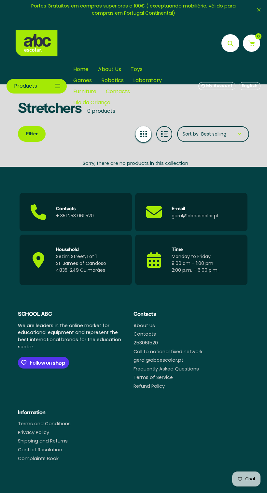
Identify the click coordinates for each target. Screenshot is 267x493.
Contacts (145, 334)
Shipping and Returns (43, 441)
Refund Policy (149, 386)
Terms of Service (153, 377)
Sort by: (191, 134)
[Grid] (143, 134)
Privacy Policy (33, 432)
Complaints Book (38, 458)
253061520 (146, 343)
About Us (144, 325)
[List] (164, 134)
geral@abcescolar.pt (158, 360)
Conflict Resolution (40, 449)
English (250, 85)
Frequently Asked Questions (166, 369)
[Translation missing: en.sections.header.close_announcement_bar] (259, 10)
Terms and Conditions (44, 423)
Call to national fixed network (168, 351)
